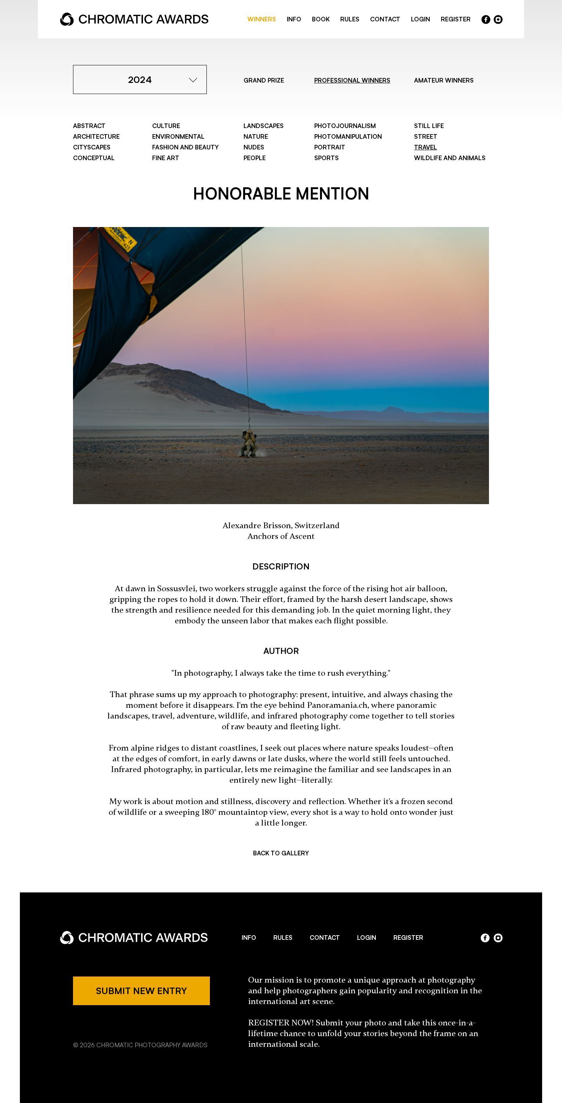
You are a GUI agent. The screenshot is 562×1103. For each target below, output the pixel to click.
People (255, 158)
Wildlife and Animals (450, 158)
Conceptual (94, 158)
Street (425, 136)
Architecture (96, 136)
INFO (294, 19)
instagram (498, 937)
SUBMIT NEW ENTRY (141, 990)
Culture (166, 126)
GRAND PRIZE (264, 80)
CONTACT (385, 19)
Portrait (329, 147)
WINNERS (261, 19)
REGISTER (456, 19)
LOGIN (420, 19)
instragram (498, 19)
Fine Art (165, 158)
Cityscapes (91, 147)
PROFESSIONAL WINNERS (352, 80)
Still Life (429, 126)
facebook (486, 19)
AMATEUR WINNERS (444, 80)
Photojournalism (345, 126)
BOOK (321, 19)
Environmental (178, 136)
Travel (425, 147)
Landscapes (264, 126)
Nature (256, 136)
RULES (349, 19)
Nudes (254, 147)
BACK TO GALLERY (281, 853)
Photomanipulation (348, 136)
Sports (326, 158)
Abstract (89, 126)
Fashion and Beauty (185, 147)
